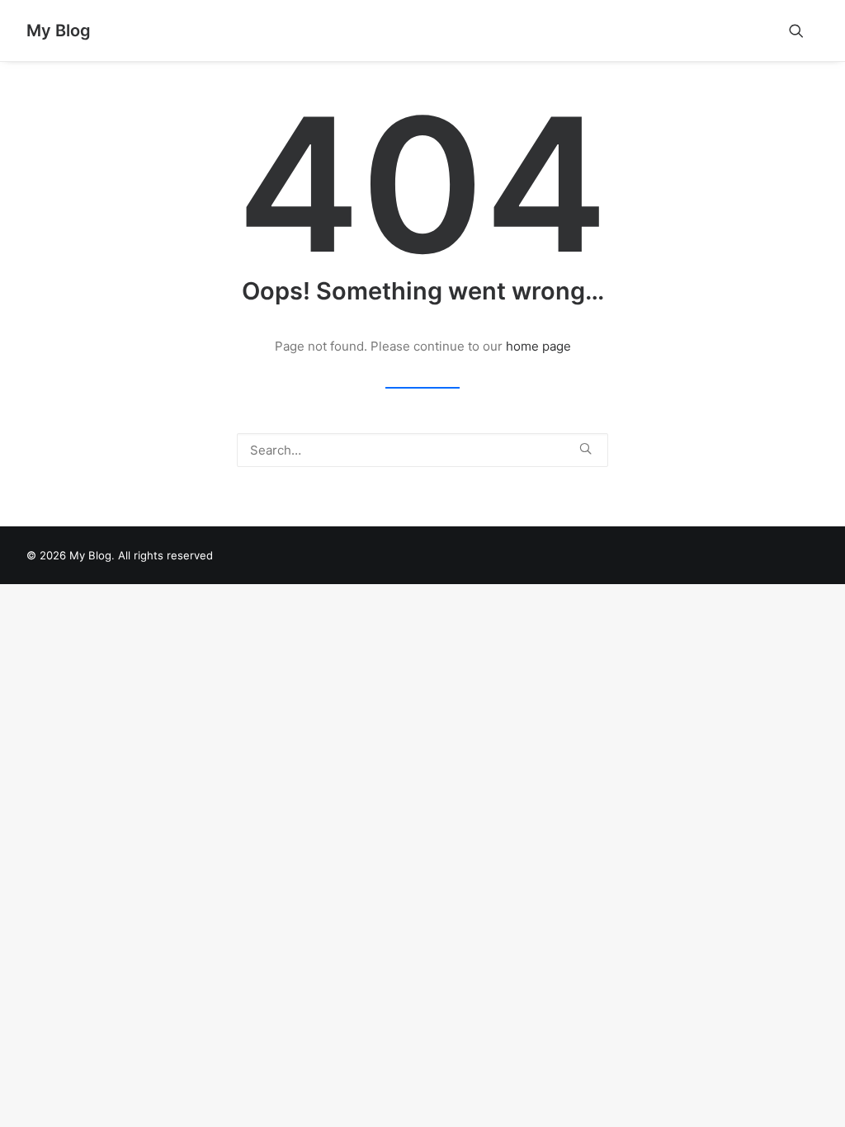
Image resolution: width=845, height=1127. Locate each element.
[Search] (422, 450)
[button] (804, 30)
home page (538, 346)
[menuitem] (804, 30)
